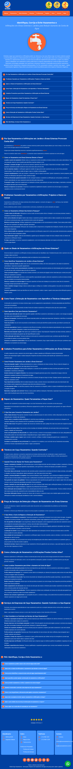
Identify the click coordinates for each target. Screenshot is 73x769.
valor (53, 202)
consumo (13, 164)
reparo (41, 173)
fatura (45, 150)
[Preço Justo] (49, 5)
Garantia (6, 544)
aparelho (9, 277)
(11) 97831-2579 (45, 739)
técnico (6, 180)
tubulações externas (34, 182)
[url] (53, 13)
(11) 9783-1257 (45, 737)
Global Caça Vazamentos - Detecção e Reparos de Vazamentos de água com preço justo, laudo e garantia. (36, 766)
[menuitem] (37, 74)
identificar (24, 153)
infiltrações (17, 145)
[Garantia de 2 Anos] (65, 5)
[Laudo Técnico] (57, 5)
